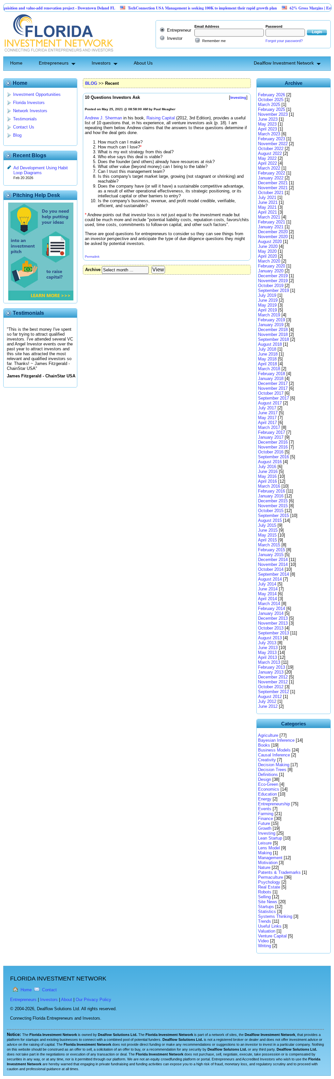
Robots (264, 891)
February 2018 (271, 373)
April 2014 (267, 598)
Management (270, 857)
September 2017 (273, 398)
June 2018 (268, 354)
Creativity (267, 759)
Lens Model (269, 847)
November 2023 (273, 114)
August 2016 (270, 461)
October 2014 (270, 569)
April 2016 (267, 481)
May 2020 (267, 251)
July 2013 (267, 642)
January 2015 (270, 554)
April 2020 (267, 256)
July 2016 (267, 466)
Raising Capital (160, 117)
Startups (266, 906)
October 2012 (270, 686)
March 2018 (269, 368)
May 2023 (267, 124)
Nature (264, 867)
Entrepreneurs (53, 63)
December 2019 (273, 275)
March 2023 (269, 133)
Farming (265, 813)
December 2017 (273, 383)
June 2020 (268, 246)
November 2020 (273, 236)
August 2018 (270, 344)
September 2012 (273, 691)
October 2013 (270, 628)
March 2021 (269, 217)
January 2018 (270, 378)
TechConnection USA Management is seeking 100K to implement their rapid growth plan (188, 8)
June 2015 (268, 530)
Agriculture (268, 735)
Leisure (265, 843)
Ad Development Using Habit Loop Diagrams (40, 170)
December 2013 (273, 618)
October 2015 (270, 510)
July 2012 (267, 701)
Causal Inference (274, 754)
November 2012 (273, 681)
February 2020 (271, 266)
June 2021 (268, 202)
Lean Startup (270, 838)
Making (265, 852)
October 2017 (270, 393)
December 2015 (273, 500)
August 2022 (270, 153)
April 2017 (267, 422)
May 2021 (267, 207)
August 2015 (270, 520)
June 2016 (268, 471)
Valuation (266, 931)
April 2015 (267, 540)
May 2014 (267, 593)
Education (267, 794)
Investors (101, 63)
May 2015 (267, 535)
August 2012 (270, 696)
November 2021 (273, 187)
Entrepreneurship (274, 803)
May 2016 (267, 476)
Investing (266, 833)
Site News (267, 901)
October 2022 (270, 148)
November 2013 (273, 623)
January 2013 (270, 672)
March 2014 (269, 603)
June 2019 (268, 300)
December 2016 (273, 442)
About (66, 999)
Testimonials (25, 118)
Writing (264, 945)
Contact (49, 989)
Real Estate (269, 887)
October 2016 (270, 451)
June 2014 (268, 588)
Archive (92, 269)
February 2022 (271, 173)
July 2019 (267, 295)
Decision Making (273, 764)
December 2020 (273, 231)
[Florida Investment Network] (58, 54)
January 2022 (270, 177)
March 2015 (269, 544)
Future (264, 823)
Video (263, 940)
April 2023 (267, 129)
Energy (264, 799)
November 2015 (273, 505)
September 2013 (273, 633)
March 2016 (269, 486)
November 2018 (273, 334)
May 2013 (267, 652)
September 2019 (273, 290)
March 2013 (269, 662)
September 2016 (273, 456)
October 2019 (270, 285)
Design (264, 779)
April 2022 (267, 163)
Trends (264, 921)
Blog (17, 135)
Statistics (267, 911)
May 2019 (267, 305)
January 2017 (270, 437)
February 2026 (271, 94)
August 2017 (270, 403)
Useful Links (269, 926)
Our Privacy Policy (93, 999)
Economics (268, 789)
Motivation (268, 862)
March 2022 (269, 168)
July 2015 (267, 525)
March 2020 (269, 261)
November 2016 (273, 447)
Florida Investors (29, 102)
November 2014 (273, 564)
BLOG (91, 83)
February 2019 (271, 319)
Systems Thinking (275, 916)
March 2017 (269, 427)
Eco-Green (268, 784)
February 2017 (271, 432)
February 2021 (271, 222)
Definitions (268, 774)
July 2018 (267, 349)
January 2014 (270, 613)
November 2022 (273, 143)
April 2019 (267, 310)
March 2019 (269, 314)
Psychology (269, 882)
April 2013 (267, 657)
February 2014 (271, 608)
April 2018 (267, 363)
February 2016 (271, 491)
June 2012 (268, 706)
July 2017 (267, 407)
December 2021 (273, 182)
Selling (264, 896)
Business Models (274, 750)
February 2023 (271, 138)
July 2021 (267, 197)
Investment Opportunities (37, 94)
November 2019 (273, 280)
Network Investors (30, 110)
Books (264, 745)
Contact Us (23, 127)
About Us (143, 63)
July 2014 (267, 584)
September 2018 (273, 339)
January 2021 (270, 226)
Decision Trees (272, 769)
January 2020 (270, 270)
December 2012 (273, 677)
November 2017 (273, 388)
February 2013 (271, 667)
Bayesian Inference (276, 740)
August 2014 (270, 579)
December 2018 (273, 329)
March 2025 (269, 104)
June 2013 (268, 647)
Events (264, 808)
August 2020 (270, 241)
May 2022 (267, 158)
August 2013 (270, 637)
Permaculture (270, 877)
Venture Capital (272, 936)
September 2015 (273, 515)
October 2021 (270, 192)
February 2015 (271, 549)
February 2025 (271, 109)
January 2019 (270, 324)
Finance (265, 818)
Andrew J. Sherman (103, 117)
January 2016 (270, 496)
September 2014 (273, 574)
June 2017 (268, 412)
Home (16, 63)
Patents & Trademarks (279, 872)
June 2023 (268, 119)
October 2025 (270, 99)
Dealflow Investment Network (284, 63)
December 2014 (273, 559)
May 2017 (267, 417)
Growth (264, 828)
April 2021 (267, 212)
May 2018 (267, 359)
